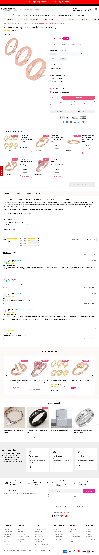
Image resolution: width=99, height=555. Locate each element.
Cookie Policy (39, 534)
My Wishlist (89, 536)
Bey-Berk (72, 534)
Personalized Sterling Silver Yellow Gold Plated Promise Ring (26, 138)
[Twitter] (79, 122)
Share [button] (5, 272)
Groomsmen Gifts (59, 534)
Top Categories (59, 525)
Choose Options (26, 152)
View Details (7, 150)
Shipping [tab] (28, 194)
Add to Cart (78, 97)
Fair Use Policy (39, 536)
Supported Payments (23, 536)
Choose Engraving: (58, 73)
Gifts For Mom (58, 539)
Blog (83, 15)
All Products (53, 15)
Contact (95, 5)
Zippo (71, 531)
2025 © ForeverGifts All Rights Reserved (15, 550)
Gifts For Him (57, 531)
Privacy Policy (39, 531)
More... (72, 541)
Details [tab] (18, 194)
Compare (84, 103)
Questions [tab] (15, 252)
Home (5, 23)
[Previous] (6, 375)
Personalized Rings (62, 15)
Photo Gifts (7, 529)
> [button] (53, 343)
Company (21, 525)
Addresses (88, 534)
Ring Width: (58, 50)
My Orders (88, 529)
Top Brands (74, 525)
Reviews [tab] (5, 252)
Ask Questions (9, 34)
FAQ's (19, 541)
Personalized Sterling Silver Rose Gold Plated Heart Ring (57, 138)
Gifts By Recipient (34, 15)
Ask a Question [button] (77, 239)
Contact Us (63, 111)
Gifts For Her (57, 529)
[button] (93, 272)
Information (77, 15)
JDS (71, 539)
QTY (52, 97)
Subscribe (89, 491)
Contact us (21, 539)
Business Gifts (58, 536)
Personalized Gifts (75, 536)
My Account (81, 5)
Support (38, 525)
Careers (20, 529)
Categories (7, 525)
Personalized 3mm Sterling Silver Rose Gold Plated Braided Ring (88, 138)
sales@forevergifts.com (64, 512)
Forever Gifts (73, 529)
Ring (5, 539)
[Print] (75, 122)
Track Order (72, 5)
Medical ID (7, 536)
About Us (88, 5)
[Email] (71, 122)
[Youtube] (65, 515)
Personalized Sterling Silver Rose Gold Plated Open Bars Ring (26, 162)
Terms (29, 550)
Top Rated (6, 541)
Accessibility (43, 550)
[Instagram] (53, 515)
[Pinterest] (83, 122)
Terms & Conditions (40, 529)
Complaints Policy (40, 539)
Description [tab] (8, 194)
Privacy (36, 550)
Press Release (21, 534)
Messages (88, 531)
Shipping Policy (39, 541)
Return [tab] (37, 194)
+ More (52, 388)
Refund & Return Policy (41, 544)
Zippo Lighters (8, 531)
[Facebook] (67, 122)
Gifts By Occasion (44, 15)
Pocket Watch (8, 534)
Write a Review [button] (91, 239)
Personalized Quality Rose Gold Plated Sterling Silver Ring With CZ (57, 162)
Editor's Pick (7, 544)
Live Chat (84, 111)
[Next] (92, 375)
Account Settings (90, 539)
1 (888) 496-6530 (62, 510)
